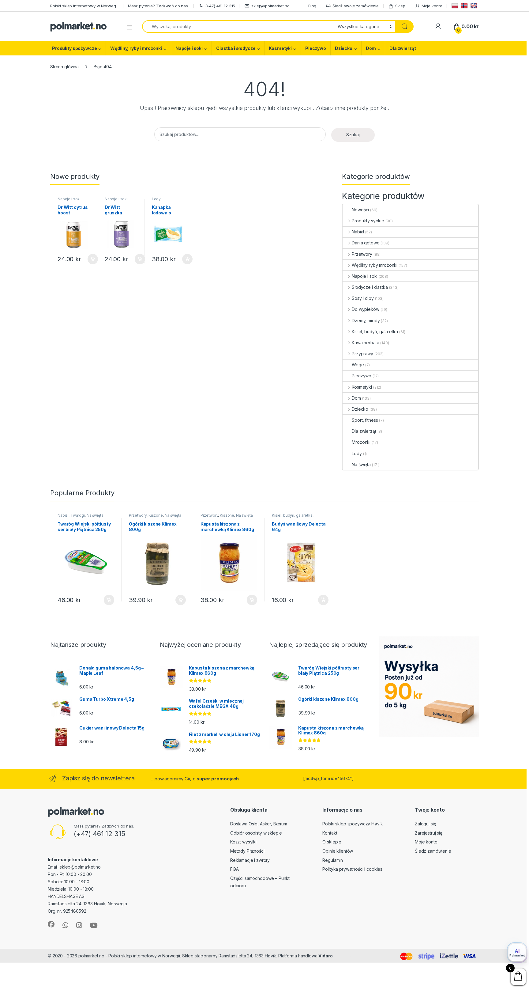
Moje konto (432, 5)
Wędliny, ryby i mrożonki (136, 48)
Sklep (400, 5)
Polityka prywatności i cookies (352, 869)
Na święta (361, 464)
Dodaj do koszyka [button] (89, 259)
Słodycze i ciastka (370, 287)
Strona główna (64, 66)
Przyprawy (362, 353)
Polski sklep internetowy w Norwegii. (84, 5)
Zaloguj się (425, 823)
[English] (475, 5)
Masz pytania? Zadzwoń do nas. (158, 5)
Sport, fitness (365, 420)
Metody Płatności (247, 851)
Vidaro (325, 955)
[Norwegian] (465, 5)
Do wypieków (365, 309)
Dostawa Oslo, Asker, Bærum (258, 823)
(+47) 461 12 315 (220, 5)
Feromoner (346, 955)
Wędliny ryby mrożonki (374, 265)
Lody (156, 199)
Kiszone (155, 515)
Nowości (360, 209)
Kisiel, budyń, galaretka (375, 331)
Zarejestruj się (428, 832)
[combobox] (238, 26)
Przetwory (362, 254)
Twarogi (77, 515)
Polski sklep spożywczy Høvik (352, 823)
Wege (358, 364)
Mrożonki (361, 442)
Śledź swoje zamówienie (355, 5)
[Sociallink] (51, 924)
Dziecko (343, 48)
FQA (234, 869)
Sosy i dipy (362, 298)
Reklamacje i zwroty (250, 860)
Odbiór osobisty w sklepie (256, 832)
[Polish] (456, 5)
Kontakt (329, 832)
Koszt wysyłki (243, 841)
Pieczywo (315, 48)
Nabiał (358, 231)
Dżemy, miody (366, 320)
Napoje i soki (189, 48)
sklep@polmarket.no (270, 5)
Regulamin (332, 860)
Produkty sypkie (368, 220)
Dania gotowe (365, 242)
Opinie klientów (337, 851)
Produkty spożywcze (74, 48)
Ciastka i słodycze (235, 48)
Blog (312, 5)
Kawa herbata (365, 342)
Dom (371, 48)
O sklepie (331, 841)
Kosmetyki (280, 48)
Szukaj (353, 134)
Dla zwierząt (402, 48)
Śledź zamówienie (433, 851)
